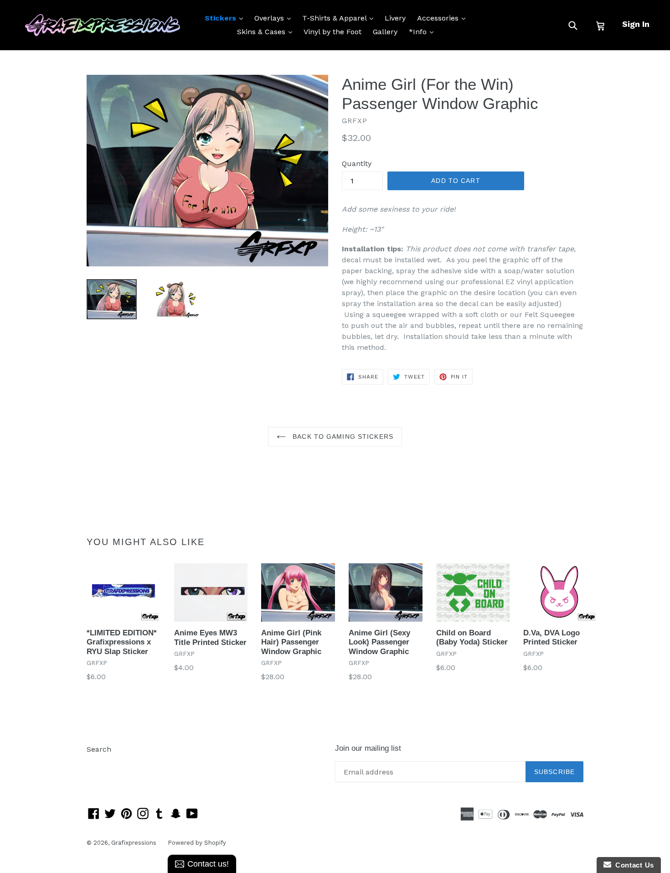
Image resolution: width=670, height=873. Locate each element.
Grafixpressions (133, 842)
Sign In (635, 24)
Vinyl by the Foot (332, 31)
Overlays (274, 17)
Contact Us (632, 865)
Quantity (356, 163)
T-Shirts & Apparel (340, 17)
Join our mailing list (368, 748)
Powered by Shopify (197, 842)
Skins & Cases (267, 31)
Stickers (226, 17)
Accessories (443, 17)
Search (99, 749)
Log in (97, 763)
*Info (423, 31)
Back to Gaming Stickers (341, 436)
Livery (395, 18)
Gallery (385, 31)
